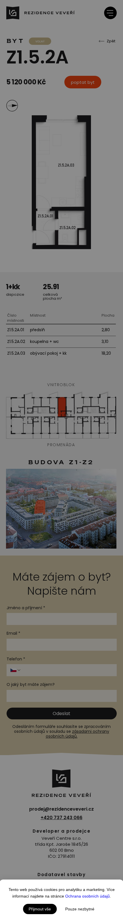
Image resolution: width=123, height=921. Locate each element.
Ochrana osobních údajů (87, 896)
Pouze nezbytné (79, 909)
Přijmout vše (40, 909)
